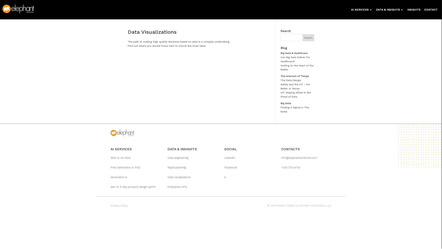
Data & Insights (388, 9)
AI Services (360, 9)
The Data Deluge (291, 80)
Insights (413, 9)
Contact (431, 9)
